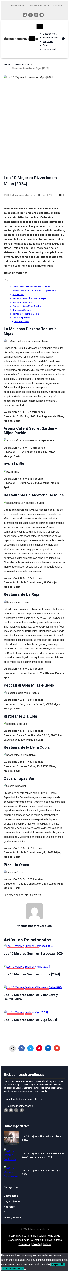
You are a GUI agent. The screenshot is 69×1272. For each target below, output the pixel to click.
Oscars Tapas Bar (21, 317)
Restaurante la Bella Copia (26, 313)
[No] (25, 1269)
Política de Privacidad (39, 6)
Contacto (57, 6)
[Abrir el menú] (32, 38)
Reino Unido (53, 1235)
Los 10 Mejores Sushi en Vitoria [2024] (32, 974)
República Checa (17, 1235)
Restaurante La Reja (22, 302)
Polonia (47, 1244)
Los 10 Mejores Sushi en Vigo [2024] (30, 1020)
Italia (26, 1240)
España (36, 1244)
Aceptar (55, 1264)
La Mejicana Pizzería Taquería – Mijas (31, 286)
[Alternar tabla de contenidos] (6, 280)
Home (7, 64)
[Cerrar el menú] (39, 26)
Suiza (41, 1235)
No (62, 1264)
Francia (32, 1235)
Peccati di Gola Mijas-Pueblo (27, 306)
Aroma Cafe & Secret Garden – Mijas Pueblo (34, 290)
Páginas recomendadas (19, 1106)
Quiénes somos (17, 6)
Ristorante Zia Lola (22, 310)
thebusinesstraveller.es (21, 39)
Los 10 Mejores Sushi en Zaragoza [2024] (34, 953)
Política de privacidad (13, 1268)
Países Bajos (14, 1240)
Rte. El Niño (18, 294)
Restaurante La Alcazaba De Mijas (29, 298)
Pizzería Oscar (21, 321)
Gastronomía (22, 64)
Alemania (36, 1240)
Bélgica (47, 1240)
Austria (58, 1240)
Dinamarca (24, 1244)
